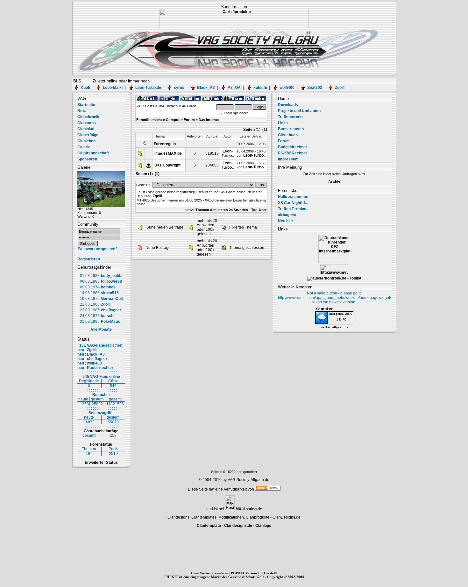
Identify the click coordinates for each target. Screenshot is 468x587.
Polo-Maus (110, 321)
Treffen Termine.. (293, 209)
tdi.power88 (111, 281)
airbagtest (287, 215)
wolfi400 (287, 87)
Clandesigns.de (238, 525)
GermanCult (112, 298)
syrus (179, 87)
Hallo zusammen (293, 196)
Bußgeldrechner (292, 147)
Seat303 (314, 87)
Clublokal (85, 129)
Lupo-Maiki (113, 87)
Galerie (83, 147)
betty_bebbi (111, 275)
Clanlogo (263, 525)
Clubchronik (88, 117)
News (82, 111)
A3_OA (234, 87)
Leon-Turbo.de (148, 87)
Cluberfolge (87, 135)
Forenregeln (165, 144)
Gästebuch (288, 135)
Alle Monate (101, 329)
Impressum (288, 159)
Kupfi (85, 87)
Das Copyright (167, 165)
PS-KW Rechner (292, 153)
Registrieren (88, 259)
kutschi (260, 87)
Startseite (86, 105)
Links (283, 123)
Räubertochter (100, 367)
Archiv (334, 182)
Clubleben (86, 141)
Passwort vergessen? (97, 249)
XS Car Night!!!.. (292, 203)
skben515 (110, 293)
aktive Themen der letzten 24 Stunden (216, 210)
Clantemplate (209, 525)
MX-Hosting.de (249, 509)
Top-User (258, 210)
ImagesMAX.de (168, 153)
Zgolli (339, 87)
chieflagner (111, 310)
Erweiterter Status (101, 462)
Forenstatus (101, 444)
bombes (108, 287)
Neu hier (285, 221)
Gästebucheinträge (101, 431)
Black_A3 (206, 87)
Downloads (288, 105)
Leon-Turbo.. (228, 153)
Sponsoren (87, 159)
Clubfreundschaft (93, 153)
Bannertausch (291, 129)
